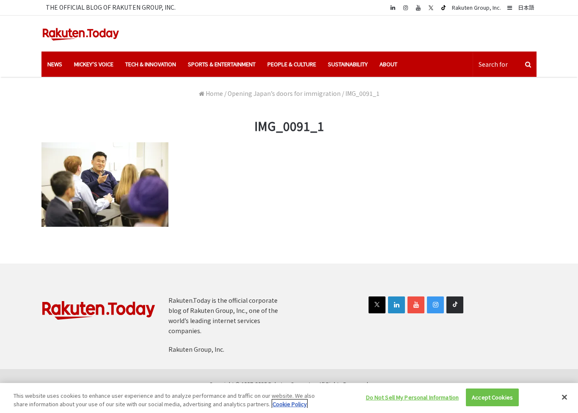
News (54, 64)
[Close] (564, 397)
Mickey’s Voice (93, 64)
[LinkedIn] (396, 304)
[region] (289, 398)
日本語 (526, 7)
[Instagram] (405, 7)
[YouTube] (418, 7)
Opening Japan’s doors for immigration (284, 93)
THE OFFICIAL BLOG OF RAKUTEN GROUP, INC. (111, 7)
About (388, 64)
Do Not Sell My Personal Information (412, 397)
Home (213, 93)
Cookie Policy (289, 404)
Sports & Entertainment (222, 64)
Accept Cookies (492, 397)
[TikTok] (443, 7)
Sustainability (348, 64)
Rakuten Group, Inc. (476, 7)
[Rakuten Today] (80, 34)
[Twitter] (430, 7)
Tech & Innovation (150, 64)
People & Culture (291, 64)
